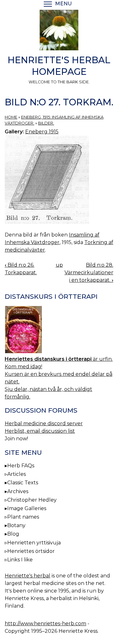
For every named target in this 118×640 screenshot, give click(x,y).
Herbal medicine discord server (44, 423)
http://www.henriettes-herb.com (45, 623)
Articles (16, 474)
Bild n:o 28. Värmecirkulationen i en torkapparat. (90, 272)
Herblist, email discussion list (40, 431)
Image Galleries (26, 508)
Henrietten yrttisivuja (34, 543)
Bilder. (46, 123)
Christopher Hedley (32, 500)
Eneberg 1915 (42, 132)
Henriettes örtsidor (31, 551)
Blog (13, 534)
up (59, 265)
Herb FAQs (20, 466)
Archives (17, 491)
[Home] (59, 31)
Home (11, 117)
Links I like (20, 560)
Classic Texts (22, 483)
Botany (16, 525)
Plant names (23, 517)
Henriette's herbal (27, 576)
